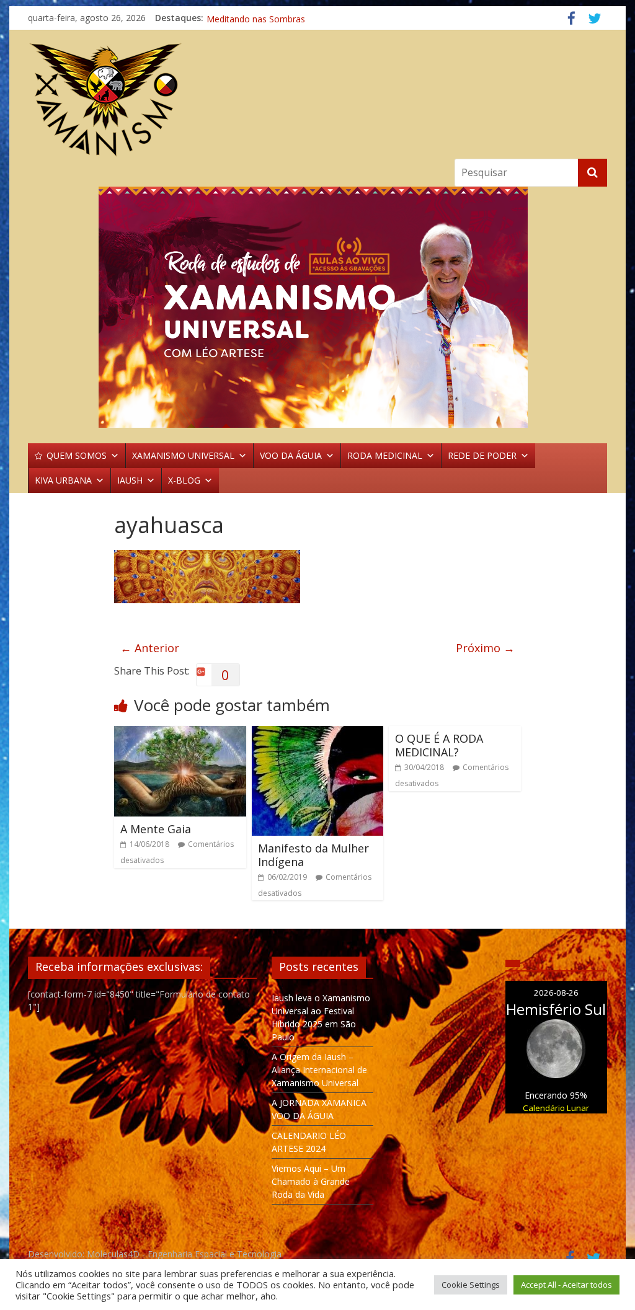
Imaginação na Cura (246, 18)
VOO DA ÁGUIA (291, 455)
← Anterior (149, 647)
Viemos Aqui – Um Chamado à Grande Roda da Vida (311, 1181)
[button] (317, 307)
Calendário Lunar (556, 1107)
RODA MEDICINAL (384, 455)
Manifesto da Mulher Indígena (313, 855)
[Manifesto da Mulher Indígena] (318, 733)
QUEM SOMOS (77, 455)
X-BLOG (184, 480)
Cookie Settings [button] (471, 1284)
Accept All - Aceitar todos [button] (566, 1284)
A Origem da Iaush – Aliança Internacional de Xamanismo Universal (319, 1070)
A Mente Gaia (155, 828)
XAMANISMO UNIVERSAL (183, 455)
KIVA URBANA (63, 480)
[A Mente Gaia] (180, 733)
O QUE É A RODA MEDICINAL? (439, 745)
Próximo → (485, 647)
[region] (317, 307)
